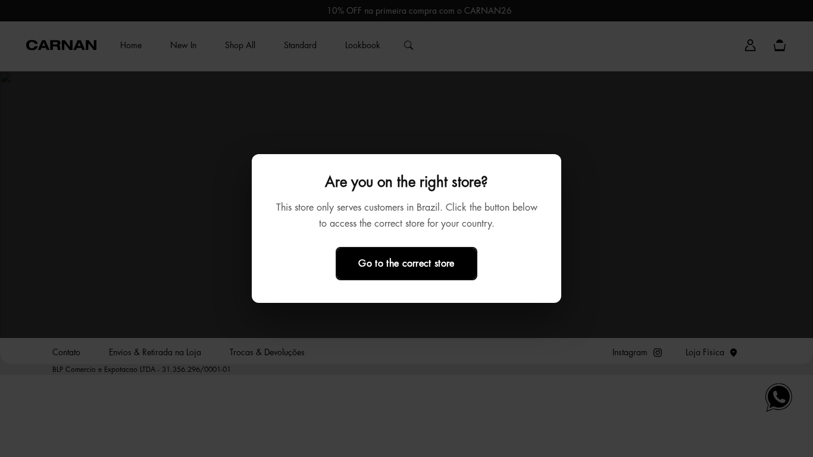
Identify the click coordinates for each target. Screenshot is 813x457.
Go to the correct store (406, 263)
